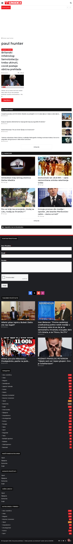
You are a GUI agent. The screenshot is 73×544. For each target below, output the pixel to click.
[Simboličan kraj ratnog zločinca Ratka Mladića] (18, 166)
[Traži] (71, 3)
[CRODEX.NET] (13, 2)
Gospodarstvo (6, 415)
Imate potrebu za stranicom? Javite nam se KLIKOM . (39, 541)
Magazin (4, 380)
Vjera (3, 427)
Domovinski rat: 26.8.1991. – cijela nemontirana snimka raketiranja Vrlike (53, 180)
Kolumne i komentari (8, 395)
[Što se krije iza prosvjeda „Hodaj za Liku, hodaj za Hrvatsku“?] (18, 197)
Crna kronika (6, 409)
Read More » (7, 100)
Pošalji (4, 285)
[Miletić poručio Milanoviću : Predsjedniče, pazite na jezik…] (18, 347)
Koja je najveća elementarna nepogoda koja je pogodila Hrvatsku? (23, 122)
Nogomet (5, 432)
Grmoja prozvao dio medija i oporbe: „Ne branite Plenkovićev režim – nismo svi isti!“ (53, 211)
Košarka (4, 441)
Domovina (5, 404)
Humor (4, 389)
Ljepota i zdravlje (7, 49)
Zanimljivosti (6, 383)
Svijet (4, 406)
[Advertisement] (36, 22)
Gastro (4, 392)
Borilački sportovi (7, 438)
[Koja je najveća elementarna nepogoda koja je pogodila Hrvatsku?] (67, 124)
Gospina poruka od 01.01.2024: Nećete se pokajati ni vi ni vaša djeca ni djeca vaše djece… (30, 114)
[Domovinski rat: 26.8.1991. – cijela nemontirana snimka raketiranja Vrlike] (55, 166)
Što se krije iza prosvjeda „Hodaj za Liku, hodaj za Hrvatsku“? (28, 7)
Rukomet (5, 447)
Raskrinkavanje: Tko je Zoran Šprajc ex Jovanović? (17, 129)
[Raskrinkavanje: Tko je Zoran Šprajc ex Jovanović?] (67, 132)
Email (3, 253)
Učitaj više (36, 147)
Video (4, 377)
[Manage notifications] (68, 540)
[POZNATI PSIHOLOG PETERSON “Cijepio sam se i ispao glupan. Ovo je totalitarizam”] (55, 347)
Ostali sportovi (6, 444)
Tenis (3, 435)
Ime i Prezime (6, 246)
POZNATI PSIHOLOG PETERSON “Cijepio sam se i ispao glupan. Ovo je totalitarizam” (54, 361)
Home (4, 38)
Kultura (4, 421)
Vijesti (4, 401)
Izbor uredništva (7, 375)
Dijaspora (5, 412)
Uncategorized (6, 418)
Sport (4, 430)
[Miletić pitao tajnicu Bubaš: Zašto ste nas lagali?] (18, 310)
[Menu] (2, 3)
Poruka (4, 260)
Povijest (4, 424)
